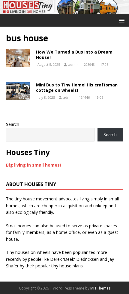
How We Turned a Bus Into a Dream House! (74, 54)
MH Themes (100, 288)
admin (73, 64)
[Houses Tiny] (64, 10)
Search (12, 124)
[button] (121, 20)
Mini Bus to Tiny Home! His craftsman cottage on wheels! (77, 87)
